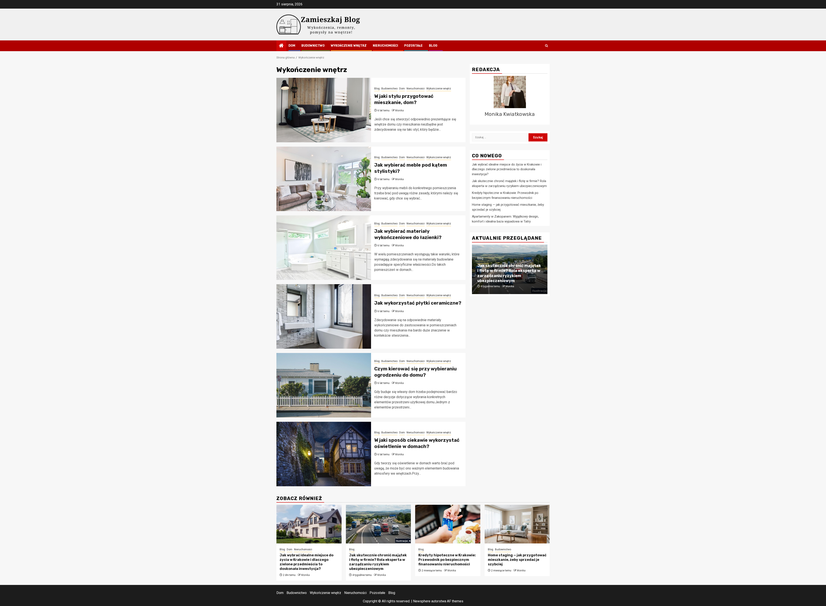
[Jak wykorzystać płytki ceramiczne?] (323, 316)
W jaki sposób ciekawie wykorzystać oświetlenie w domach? (416, 443)
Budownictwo (313, 46)
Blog (433, 46)
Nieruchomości (385, 46)
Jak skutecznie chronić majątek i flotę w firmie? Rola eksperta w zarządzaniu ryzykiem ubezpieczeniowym (509, 273)
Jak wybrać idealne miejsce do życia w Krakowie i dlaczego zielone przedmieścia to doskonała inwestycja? (506, 169)
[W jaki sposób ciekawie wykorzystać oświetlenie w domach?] (323, 454)
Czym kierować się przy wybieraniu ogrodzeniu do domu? (415, 372)
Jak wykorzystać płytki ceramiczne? (417, 303)
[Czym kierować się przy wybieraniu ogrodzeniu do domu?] (323, 385)
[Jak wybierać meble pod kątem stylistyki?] (323, 179)
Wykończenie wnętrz (349, 46)
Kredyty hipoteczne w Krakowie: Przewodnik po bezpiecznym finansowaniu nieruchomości (447, 559)
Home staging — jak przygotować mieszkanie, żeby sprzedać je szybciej (517, 559)
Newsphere (421, 601)
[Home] (281, 46)
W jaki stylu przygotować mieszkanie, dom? (403, 99)
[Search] (546, 45)
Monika (399, 110)
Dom (291, 46)
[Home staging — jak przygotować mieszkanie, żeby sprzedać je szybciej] (517, 524)
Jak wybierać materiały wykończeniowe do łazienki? (408, 234)
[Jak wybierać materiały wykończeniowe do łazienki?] (323, 247)
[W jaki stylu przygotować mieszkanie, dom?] (323, 110)
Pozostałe (413, 46)
